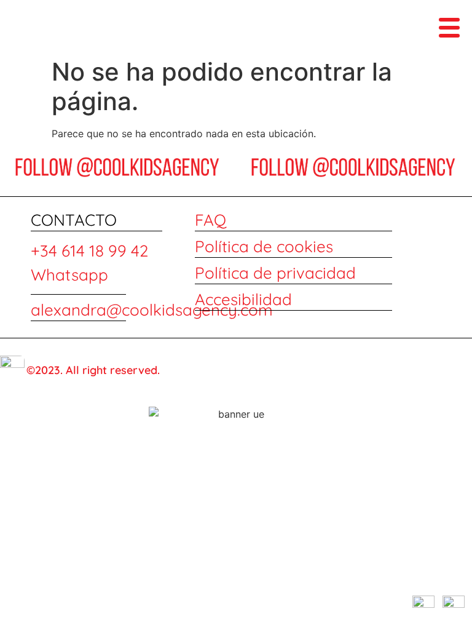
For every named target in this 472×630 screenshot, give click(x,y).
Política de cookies (264, 246)
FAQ (210, 220)
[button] (449, 26)
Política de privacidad (275, 273)
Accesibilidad (243, 299)
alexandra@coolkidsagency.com (152, 310)
